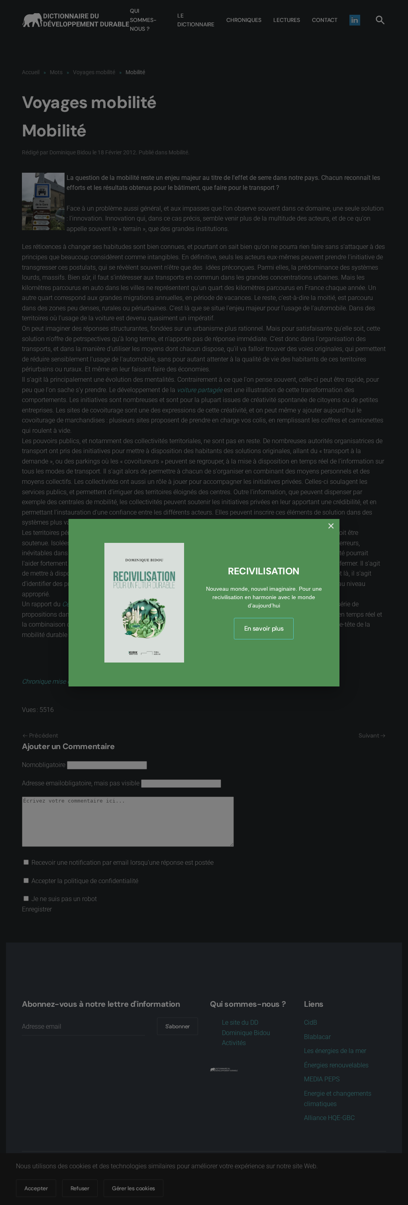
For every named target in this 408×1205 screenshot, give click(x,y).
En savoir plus (264, 628)
